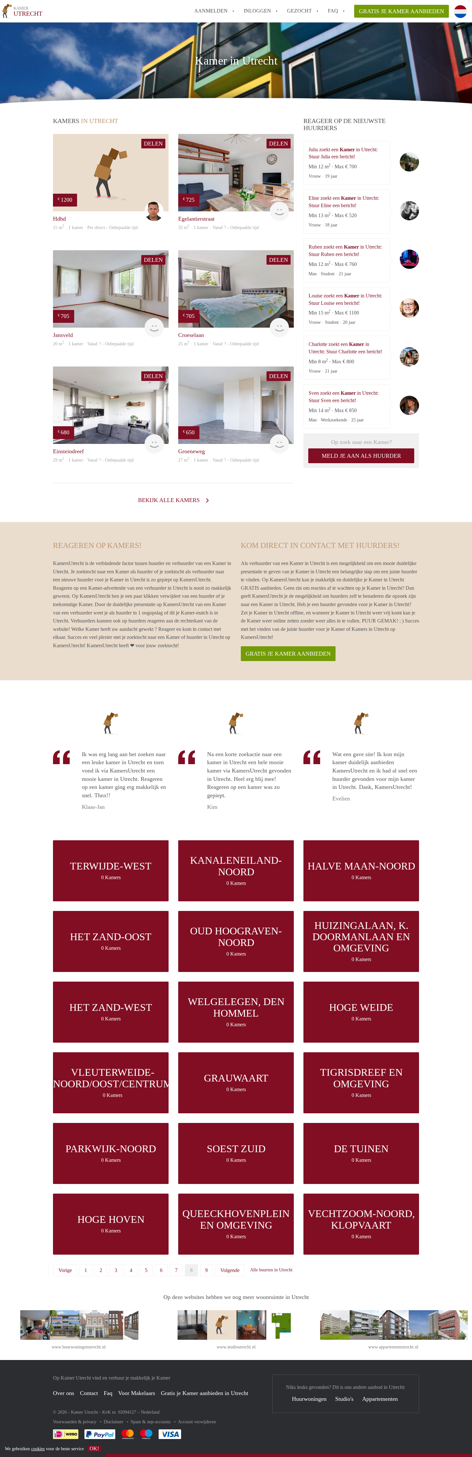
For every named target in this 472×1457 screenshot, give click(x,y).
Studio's (344, 1399)
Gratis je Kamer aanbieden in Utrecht (204, 1393)
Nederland (150, 1412)
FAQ (333, 10)
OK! (94, 1448)
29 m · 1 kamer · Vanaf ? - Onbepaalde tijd (93, 460)
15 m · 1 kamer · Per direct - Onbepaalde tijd (95, 227)
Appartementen (380, 1399)
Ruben (409, 259)
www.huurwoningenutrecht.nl (79, 1347)
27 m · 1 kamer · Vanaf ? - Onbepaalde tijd (218, 460)
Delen (153, 143)
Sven (409, 405)
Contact (89, 1393)
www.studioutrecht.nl (236, 1347)
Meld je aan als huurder (361, 456)
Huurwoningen (309, 1399)
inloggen (257, 10)
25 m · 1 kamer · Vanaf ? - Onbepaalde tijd (218, 343)
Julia (409, 162)
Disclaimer (114, 1421)
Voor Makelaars (136, 1393)
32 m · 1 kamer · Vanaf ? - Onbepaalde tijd (218, 227)
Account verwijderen (197, 1421)
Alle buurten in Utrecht (271, 1269)
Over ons (63, 1393)
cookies (38, 1448)
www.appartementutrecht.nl (393, 1347)
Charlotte (409, 356)
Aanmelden (211, 10)
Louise (409, 308)
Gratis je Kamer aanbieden (401, 11)
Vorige (65, 1270)
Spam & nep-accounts (151, 1421)
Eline (409, 210)
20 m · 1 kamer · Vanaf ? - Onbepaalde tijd (93, 343)
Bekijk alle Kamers (169, 500)
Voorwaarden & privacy (75, 1421)
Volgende (230, 1270)
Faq (108, 1393)
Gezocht (299, 10)
